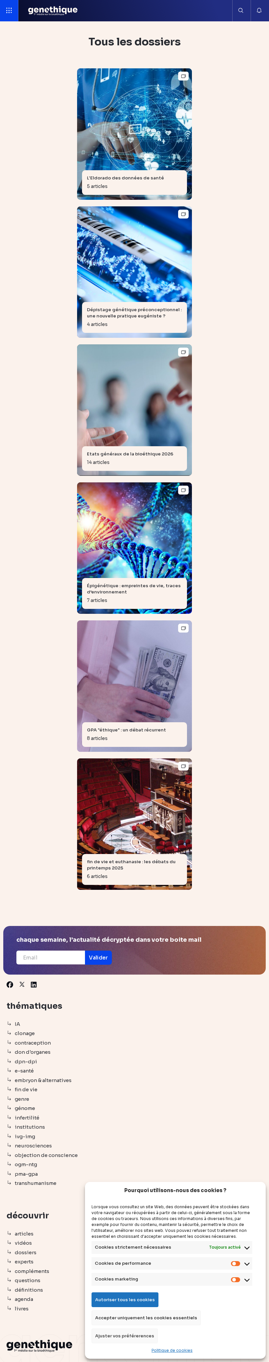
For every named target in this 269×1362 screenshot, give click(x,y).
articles (24, 1234)
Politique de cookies (172, 1350)
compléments (32, 1271)
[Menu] (9, 10)
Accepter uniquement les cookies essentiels (146, 1318)
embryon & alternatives (43, 1080)
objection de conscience (46, 1155)
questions (27, 1280)
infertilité (27, 1118)
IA (17, 1024)
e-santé (24, 1071)
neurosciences (33, 1146)
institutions (30, 1127)
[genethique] (52, 10)
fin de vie (26, 1089)
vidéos (23, 1243)
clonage (25, 1033)
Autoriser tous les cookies (125, 1300)
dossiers (25, 1252)
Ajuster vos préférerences (124, 1336)
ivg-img (25, 1136)
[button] (98, 958)
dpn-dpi (26, 1061)
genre (22, 1099)
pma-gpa (26, 1174)
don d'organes (33, 1052)
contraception (33, 1043)
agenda (24, 1299)
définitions (29, 1290)
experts (24, 1261)
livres (22, 1308)
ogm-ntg (26, 1164)
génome (25, 1108)
